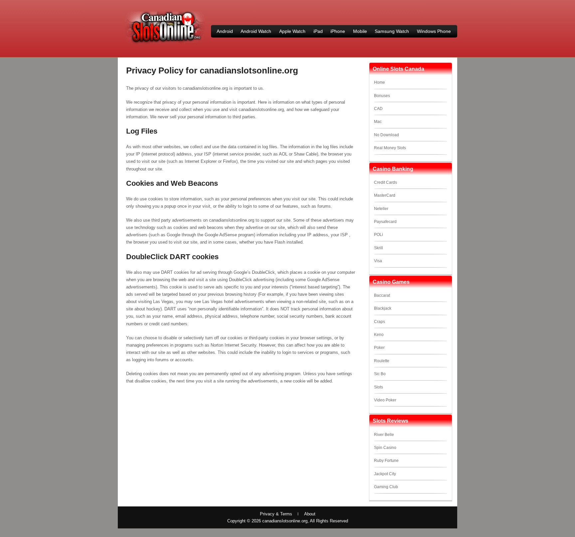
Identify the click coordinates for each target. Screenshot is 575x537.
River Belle (384, 434)
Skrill (378, 248)
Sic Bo (380, 374)
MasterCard (384, 195)
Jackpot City (385, 474)
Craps (379, 321)
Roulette (381, 361)
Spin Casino (385, 447)
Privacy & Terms (276, 513)
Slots (378, 387)
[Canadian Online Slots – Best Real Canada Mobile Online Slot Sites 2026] (165, 44)
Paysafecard (385, 221)
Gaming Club (386, 486)
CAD (378, 108)
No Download (386, 135)
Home (379, 82)
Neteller (381, 208)
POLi (378, 234)
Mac (378, 121)
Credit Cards (385, 182)
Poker (379, 347)
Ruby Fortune (386, 460)
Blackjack (382, 308)
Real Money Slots (390, 148)
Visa (378, 261)
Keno (379, 334)
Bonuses (382, 95)
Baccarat (382, 295)
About (309, 513)
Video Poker (385, 400)
